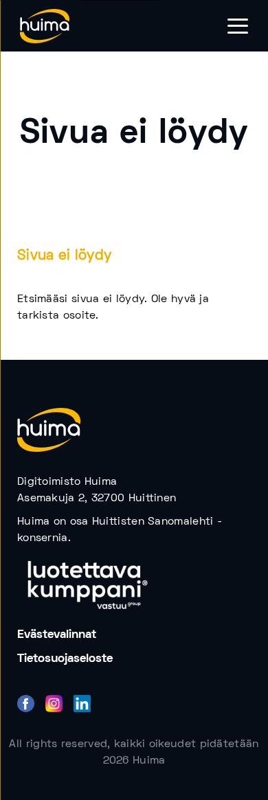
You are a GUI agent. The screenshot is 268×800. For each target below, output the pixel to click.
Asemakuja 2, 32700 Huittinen (96, 498)
